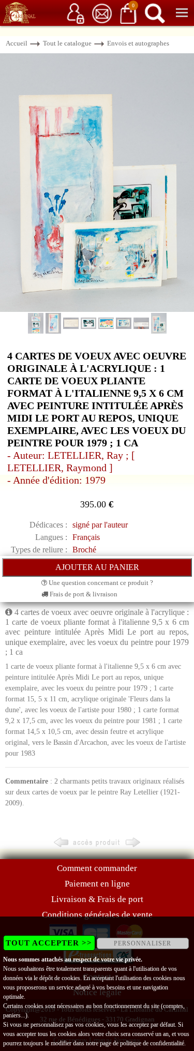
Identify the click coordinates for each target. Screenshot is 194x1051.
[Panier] (128, 13)
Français (86, 537)
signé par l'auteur (100, 524)
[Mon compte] (75, 13)
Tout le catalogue (67, 43)
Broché (84, 549)
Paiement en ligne (97, 884)
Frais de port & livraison (82, 594)
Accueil (16, 43)
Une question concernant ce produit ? (100, 583)
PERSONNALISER (142, 943)
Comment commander (97, 868)
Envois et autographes (138, 43)
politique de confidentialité (152, 1043)
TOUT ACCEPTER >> (49, 943)
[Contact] (102, 13)
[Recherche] (154, 13)
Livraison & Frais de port (97, 899)
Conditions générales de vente (97, 915)
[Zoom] (97, 182)
